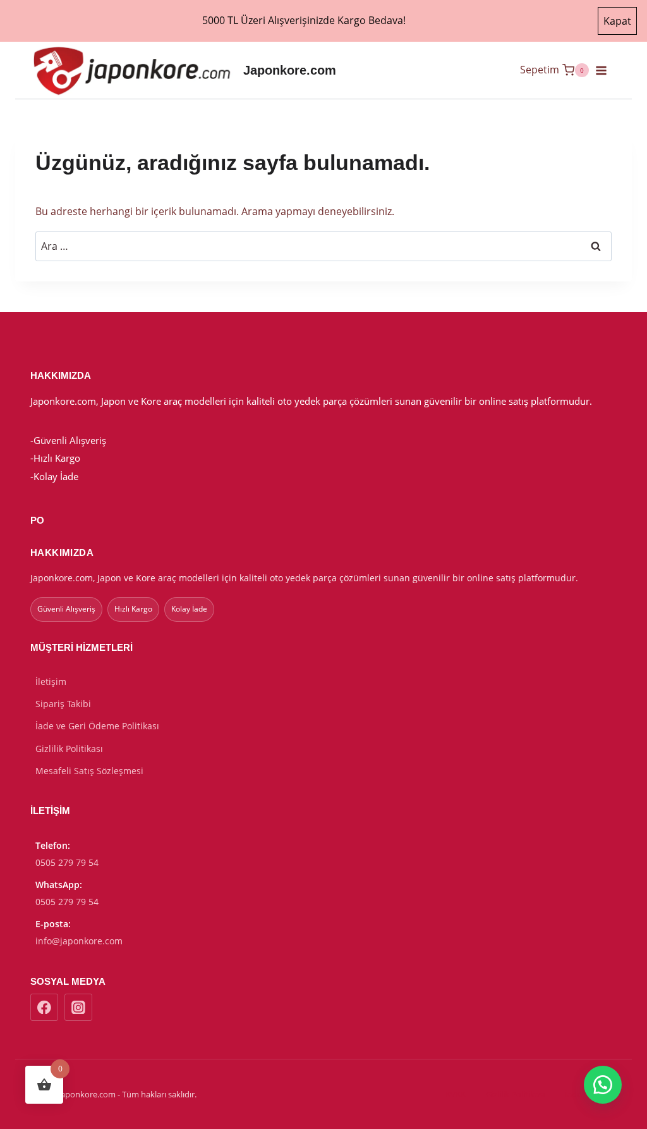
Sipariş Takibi (63, 704)
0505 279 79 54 (67, 862)
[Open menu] (606, 70)
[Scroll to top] (552, 1111)
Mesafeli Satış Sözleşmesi (89, 771)
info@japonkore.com (79, 941)
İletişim (50, 682)
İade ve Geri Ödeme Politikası (97, 726)
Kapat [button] (617, 21)
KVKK (455, 1094)
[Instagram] (78, 1007)
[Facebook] (44, 1007)
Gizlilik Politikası (69, 749)
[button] (603, 1085)
